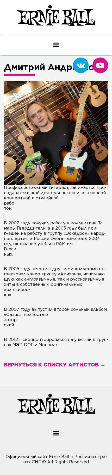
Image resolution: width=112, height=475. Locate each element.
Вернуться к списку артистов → (54, 365)
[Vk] (81, 65)
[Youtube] (100, 65)
